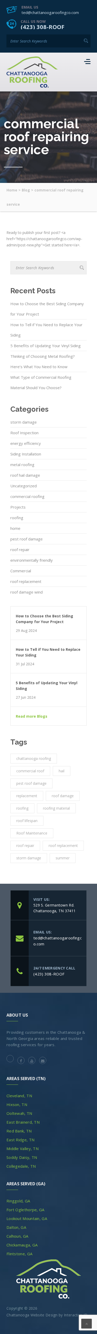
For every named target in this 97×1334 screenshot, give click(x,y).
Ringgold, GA (18, 1200)
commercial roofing (27, 496)
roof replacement (25, 581)
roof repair (19, 549)
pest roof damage (26, 538)
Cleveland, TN (19, 1095)
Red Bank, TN (19, 1130)
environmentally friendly (31, 560)
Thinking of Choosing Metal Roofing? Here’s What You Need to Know (42, 361)
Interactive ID (75, 1314)
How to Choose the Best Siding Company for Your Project (47, 309)
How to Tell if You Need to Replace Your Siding (46, 330)
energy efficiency (25, 443)
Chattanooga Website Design (32, 1314)
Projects (18, 507)
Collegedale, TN (21, 1166)
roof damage (63, 795)
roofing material (56, 808)
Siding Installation (25, 453)
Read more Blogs (31, 716)
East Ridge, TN (20, 1139)
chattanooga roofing (33, 758)
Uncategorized (23, 485)
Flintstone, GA (19, 1253)
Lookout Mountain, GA (26, 1218)
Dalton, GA (16, 1227)
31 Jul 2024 (25, 664)
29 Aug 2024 (26, 630)
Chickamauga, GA (22, 1244)
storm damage (23, 422)
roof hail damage (25, 475)
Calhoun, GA (17, 1236)
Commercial (20, 570)
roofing (16, 517)
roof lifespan (27, 820)
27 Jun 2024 (25, 697)
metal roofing (22, 464)
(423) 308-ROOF (42, 27)
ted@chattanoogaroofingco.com (50, 12)
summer (63, 857)
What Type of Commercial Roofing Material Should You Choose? (40, 382)
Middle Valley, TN (22, 1148)
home (15, 528)
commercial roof (30, 770)
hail (61, 770)
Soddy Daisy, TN (21, 1157)
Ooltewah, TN (19, 1113)
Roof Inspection (24, 432)
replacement (26, 795)
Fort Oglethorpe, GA (25, 1209)
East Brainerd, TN (23, 1122)
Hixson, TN (16, 1104)
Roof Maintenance (31, 833)
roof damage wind (26, 592)
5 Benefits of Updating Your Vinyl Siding (45, 345)
